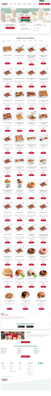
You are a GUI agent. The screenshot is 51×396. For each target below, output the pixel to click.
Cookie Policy (29, 371)
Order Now (7, 63)
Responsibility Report (13, 371)
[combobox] (39, 313)
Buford (19, 348)
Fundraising (3, 366)
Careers (11, 368)
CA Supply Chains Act (30, 366)
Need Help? (20, 366)
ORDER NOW (25, 17)
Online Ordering (3, 368)
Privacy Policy (29, 368)
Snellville (3, 348)
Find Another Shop (25, 356)
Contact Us (38, 28)
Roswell (36, 348)
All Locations (12, 366)
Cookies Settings (29, 374)
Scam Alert (20, 368)
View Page (2, 353)
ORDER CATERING (25, 20)
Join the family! (25, 342)
